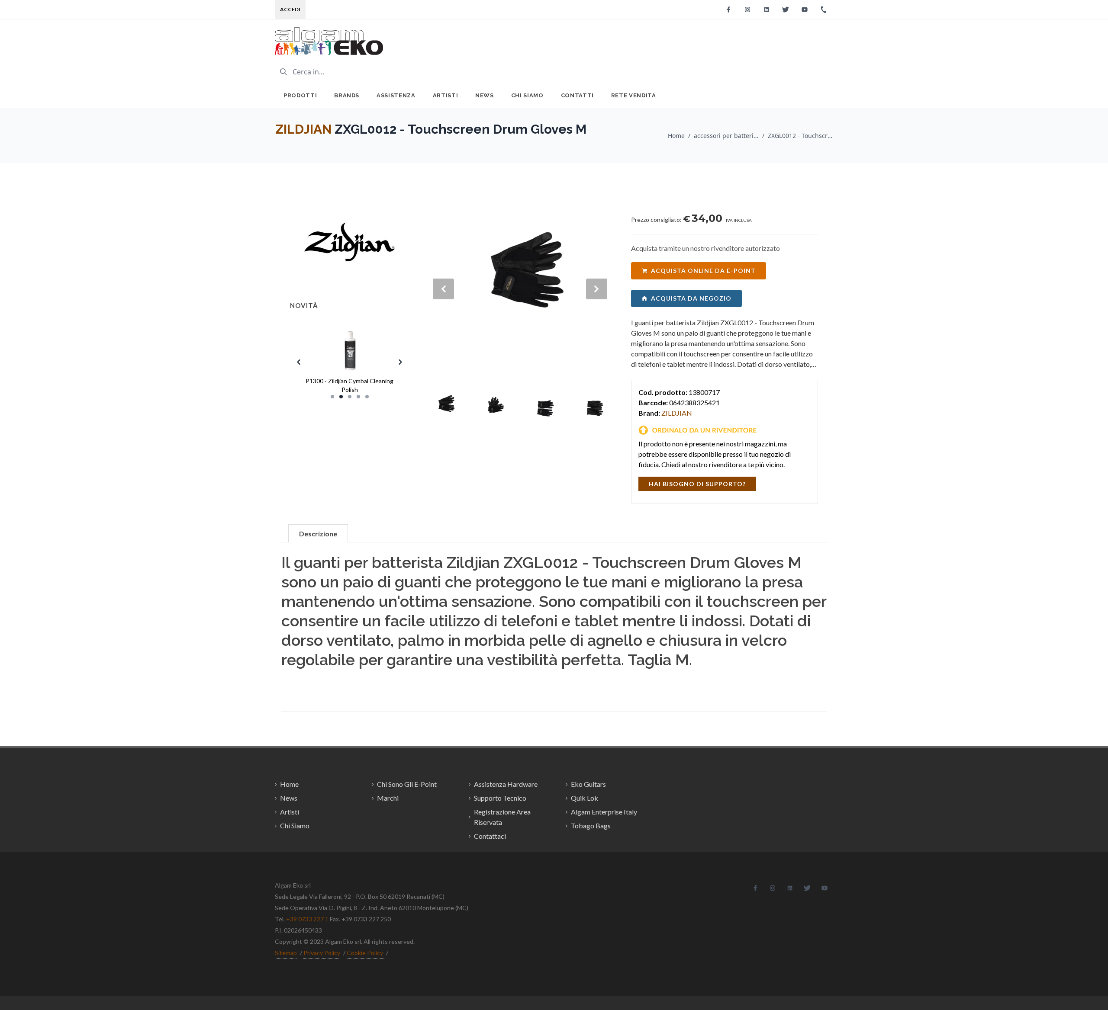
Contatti (577, 95)
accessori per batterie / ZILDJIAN (726, 135)
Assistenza (396, 95)
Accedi (290, 9)
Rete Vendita (633, 95)
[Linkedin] (766, 9)
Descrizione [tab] (318, 533)
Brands (346, 95)
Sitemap (286, 952)
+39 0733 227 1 (307, 919)
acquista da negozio (691, 298)
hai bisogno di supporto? (697, 483)
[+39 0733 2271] (823, 9)
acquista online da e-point (703, 270)
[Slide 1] (332, 396)
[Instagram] (747, 9)
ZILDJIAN (303, 129)
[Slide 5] (367, 396)
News (484, 95)
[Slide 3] (349, 396)
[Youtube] (804, 9)
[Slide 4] (358, 396)
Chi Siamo (527, 95)
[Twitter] (785, 9)
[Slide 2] (341, 396)
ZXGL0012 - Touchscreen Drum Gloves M (800, 135)
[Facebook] (728, 9)
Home (676, 135)
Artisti (445, 95)
